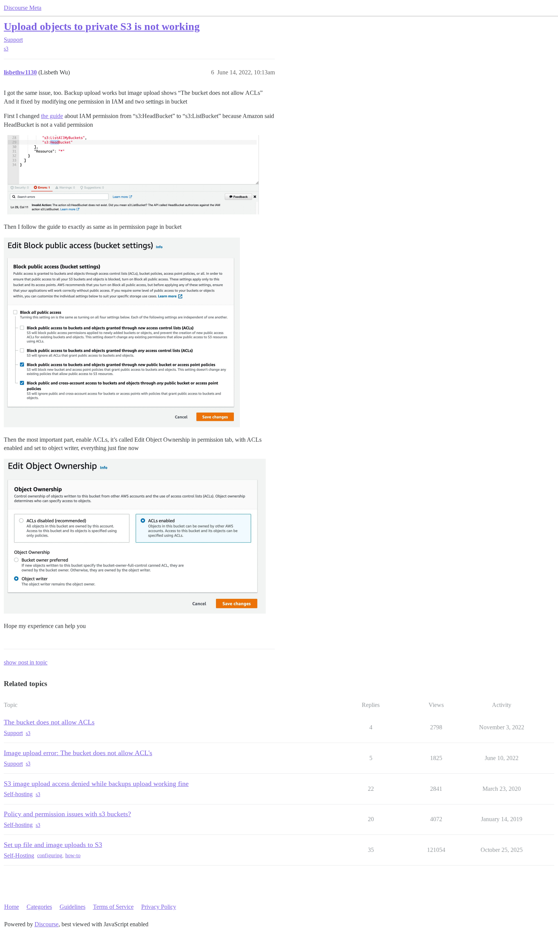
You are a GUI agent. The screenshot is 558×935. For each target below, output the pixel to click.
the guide (52, 116)
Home (11, 907)
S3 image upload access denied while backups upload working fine (96, 783)
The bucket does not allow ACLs (49, 722)
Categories (39, 907)
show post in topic (25, 662)
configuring (49, 855)
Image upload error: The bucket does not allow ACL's (78, 753)
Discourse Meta (22, 8)
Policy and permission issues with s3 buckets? (67, 814)
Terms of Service (113, 907)
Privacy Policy (158, 907)
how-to (72, 855)
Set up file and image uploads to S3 (53, 844)
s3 (6, 49)
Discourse (46, 924)
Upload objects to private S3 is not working (102, 26)
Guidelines (72, 907)
